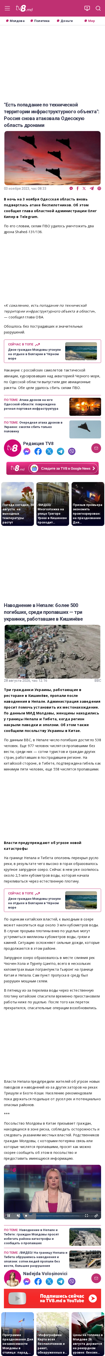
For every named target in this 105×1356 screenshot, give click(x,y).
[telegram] (92, 188)
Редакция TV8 (38, 443)
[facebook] (78, 188)
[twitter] (84, 188)
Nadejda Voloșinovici (45, 1273)
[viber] (99, 188)
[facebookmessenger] (71, 188)
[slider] (52, 1215)
